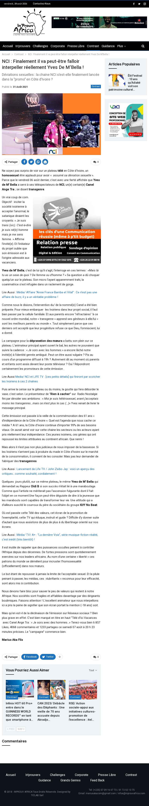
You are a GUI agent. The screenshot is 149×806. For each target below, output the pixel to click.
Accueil (8, 46)
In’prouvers (22, 46)
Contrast (93, 46)
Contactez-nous (41, 3)
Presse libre (75, 46)
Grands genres (71, 780)
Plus (120, 46)
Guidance (108, 46)
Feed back (97, 780)
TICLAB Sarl (37, 795)
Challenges (40, 46)
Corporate (58, 46)
